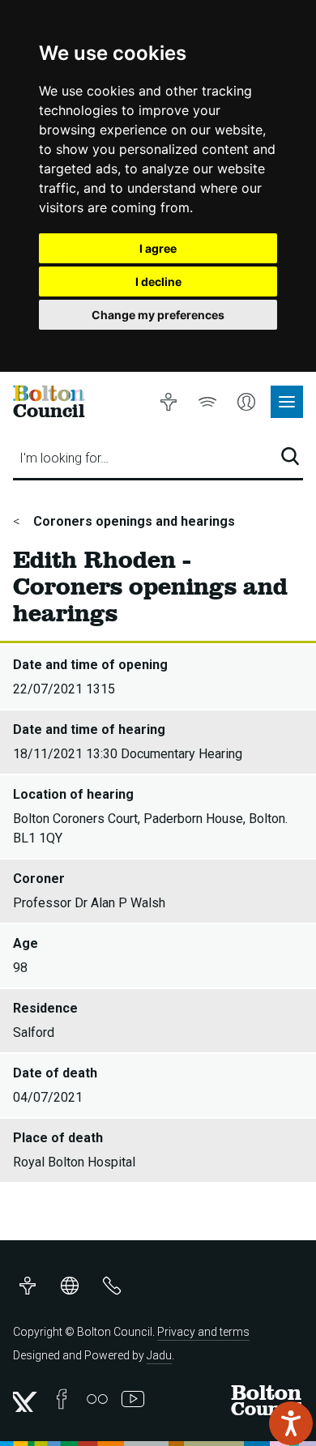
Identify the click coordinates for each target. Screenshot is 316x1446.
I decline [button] (158, 281)
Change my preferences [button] (158, 315)
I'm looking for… (64, 458)
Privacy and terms (203, 1331)
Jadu (159, 1355)
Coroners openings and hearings (132, 521)
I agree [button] (158, 248)
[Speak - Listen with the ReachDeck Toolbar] (291, 1423)
